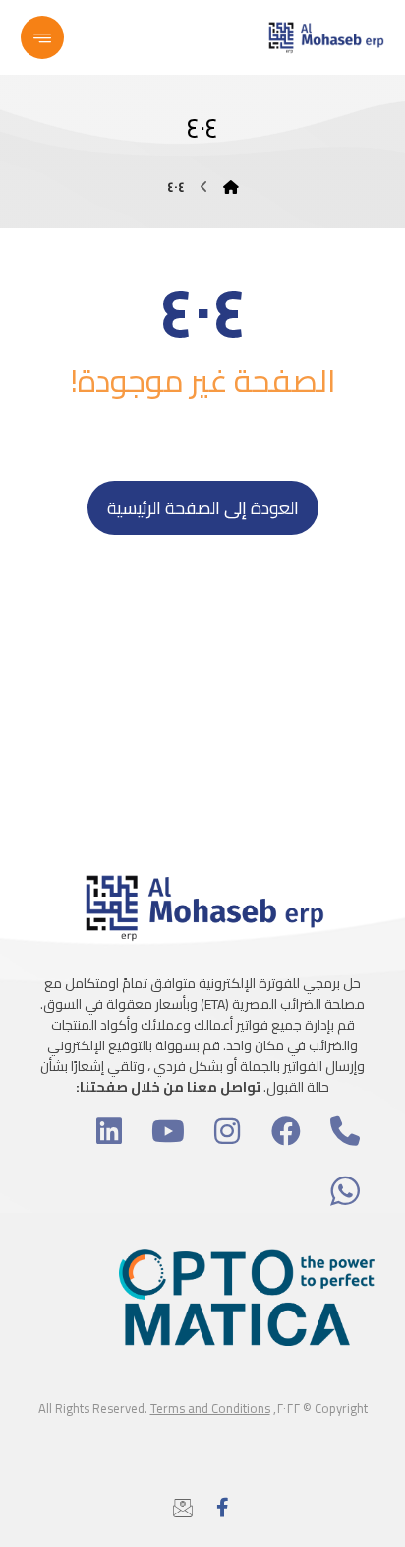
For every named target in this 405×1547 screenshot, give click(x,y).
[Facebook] (222, 1507)
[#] (345, 1131)
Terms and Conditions (210, 1408)
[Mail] (182, 1507)
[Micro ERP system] (325, 37)
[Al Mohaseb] (231, 187)
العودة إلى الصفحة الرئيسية (203, 508)
